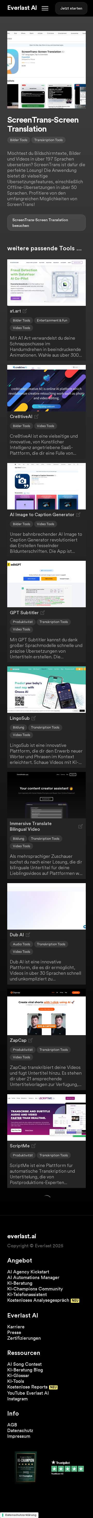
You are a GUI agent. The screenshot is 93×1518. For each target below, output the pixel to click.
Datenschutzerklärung (20, 1515)
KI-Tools (15, 1381)
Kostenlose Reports (27, 1386)
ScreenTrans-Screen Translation (40, 220)
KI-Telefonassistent (27, 1294)
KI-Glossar (18, 1375)
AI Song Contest (24, 1364)
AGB (12, 1424)
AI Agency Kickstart (28, 1271)
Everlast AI (22, 8)
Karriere (16, 1326)
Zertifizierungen (24, 1338)
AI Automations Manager (33, 1277)
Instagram (17, 1398)
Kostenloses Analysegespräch (38, 1300)
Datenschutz (20, 1430)
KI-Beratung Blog (25, 1369)
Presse (14, 1332)
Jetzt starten (71, 8)
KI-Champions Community (35, 1288)
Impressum (18, 1436)
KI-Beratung (19, 1283)
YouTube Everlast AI (28, 1393)
